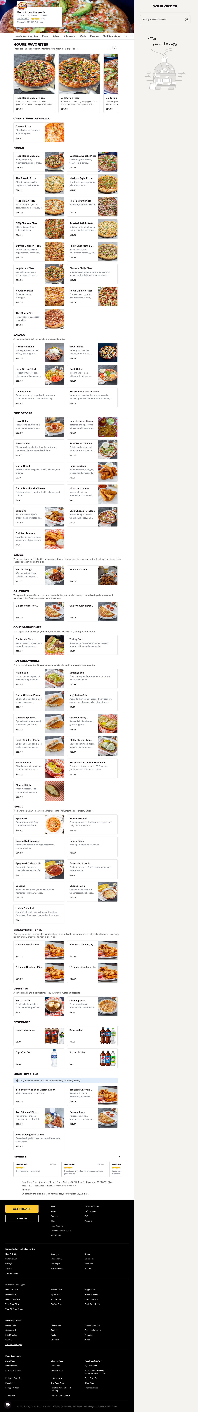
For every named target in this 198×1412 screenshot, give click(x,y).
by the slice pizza (38, 1193)
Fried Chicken (11, 1335)
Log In (22, 1218)
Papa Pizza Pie (91, 1378)
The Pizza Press (57, 1383)
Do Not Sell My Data (26, 1406)
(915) (43, 19)
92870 (50, 1185)
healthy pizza (69, 1193)
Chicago (8, 1263)
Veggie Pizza (90, 1289)
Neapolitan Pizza (12, 1299)
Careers (54, 1216)
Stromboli (55, 1340)
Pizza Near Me (57, 1226)
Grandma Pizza (91, 1299)
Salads (56, 36)
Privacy (56, 1406)
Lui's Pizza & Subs (13, 1370)
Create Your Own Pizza (27, 36)
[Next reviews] (119, 1157)
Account (88, 1221)
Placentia (39, 1185)
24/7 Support (90, 1211)
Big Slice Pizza (91, 1366)
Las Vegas (55, 1263)
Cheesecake (56, 1325)
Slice (24, 1185)
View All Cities (11, 1273)
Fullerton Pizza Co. (13, 1378)
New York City (11, 1254)
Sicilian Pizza (56, 1289)
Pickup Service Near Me (61, 1230)
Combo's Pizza (57, 1370)
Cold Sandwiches (111, 36)
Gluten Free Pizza (92, 1294)
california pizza (55, 1193)
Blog (53, 1221)
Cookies (54, 1330)
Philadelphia (56, 1259)
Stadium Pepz (57, 1361)
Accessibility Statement (72, 1406)
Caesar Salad (11, 1325)
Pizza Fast (9, 1383)
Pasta (53, 1335)
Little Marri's (56, 1378)
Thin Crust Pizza (12, 1304)
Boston (88, 1268)
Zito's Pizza (10, 1361)
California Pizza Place (60, 1395)
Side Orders (69, 36)
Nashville (89, 1263)
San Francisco (57, 1268)
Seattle (8, 1268)
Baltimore (89, 1259)
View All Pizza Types (14, 1309)
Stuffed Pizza (56, 1304)
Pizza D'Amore (11, 1366)
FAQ (86, 1216)
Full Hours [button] (39, 22)
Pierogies (89, 1335)
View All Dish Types (13, 1344)
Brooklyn (55, 1254)
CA (30, 1185)
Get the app (22, 1208)
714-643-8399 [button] (23, 18)
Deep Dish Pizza (12, 1294)
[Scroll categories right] (130, 36)
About (53, 1211)
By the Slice (56, 1294)
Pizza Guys (55, 1366)
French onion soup (93, 1330)
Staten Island (11, 1259)
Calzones (94, 36)
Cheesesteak (10, 1330)
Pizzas (45, 36)
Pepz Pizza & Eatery (93, 1361)
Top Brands (56, 1235)
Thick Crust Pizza (92, 1304)
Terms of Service (44, 1406)
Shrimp (8, 1340)
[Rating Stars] (35, 19)
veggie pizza (83, 1193)
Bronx (87, 1254)
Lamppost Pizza (12, 1388)
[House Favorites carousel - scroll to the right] (114, 48)
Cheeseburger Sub (92, 1325)
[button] (34, 83)
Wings (83, 36)
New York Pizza (11, 1289)
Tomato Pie (56, 1299)
